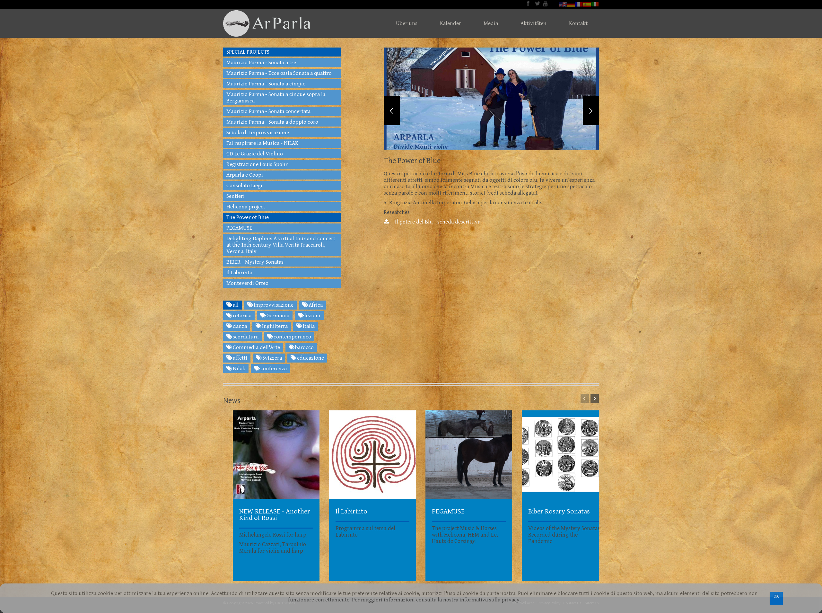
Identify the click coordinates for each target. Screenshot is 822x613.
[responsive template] (266, 23)
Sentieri (235, 196)
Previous (392, 110)
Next (591, 110)
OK (776, 596)
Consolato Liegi (244, 185)
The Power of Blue (247, 217)
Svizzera (271, 358)
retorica (241, 315)
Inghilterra (274, 326)
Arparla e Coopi (244, 175)
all (235, 305)
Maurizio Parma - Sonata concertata (268, 111)
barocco (304, 347)
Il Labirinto (239, 272)
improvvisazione (272, 305)
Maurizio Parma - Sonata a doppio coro (272, 122)
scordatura (245, 337)
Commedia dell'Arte (256, 347)
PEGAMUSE (239, 228)
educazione (310, 358)
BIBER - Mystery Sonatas (255, 262)
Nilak (238, 368)
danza (239, 326)
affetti (239, 358)
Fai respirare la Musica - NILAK (262, 143)
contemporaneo (291, 337)
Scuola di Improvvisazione (257, 132)
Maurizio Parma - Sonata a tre (261, 62)
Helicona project (245, 207)
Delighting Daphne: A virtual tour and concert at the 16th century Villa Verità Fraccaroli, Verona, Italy (280, 245)
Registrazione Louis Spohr (257, 164)
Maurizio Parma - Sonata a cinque (265, 84)
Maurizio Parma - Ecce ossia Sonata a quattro (279, 73)
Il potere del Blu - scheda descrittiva (437, 222)
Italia (308, 326)
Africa (315, 305)
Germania (277, 315)
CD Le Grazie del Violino (254, 154)
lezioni (311, 315)
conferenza (273, 368)
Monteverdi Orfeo (247, 283)
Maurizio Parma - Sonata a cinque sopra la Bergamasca (275, 97)
